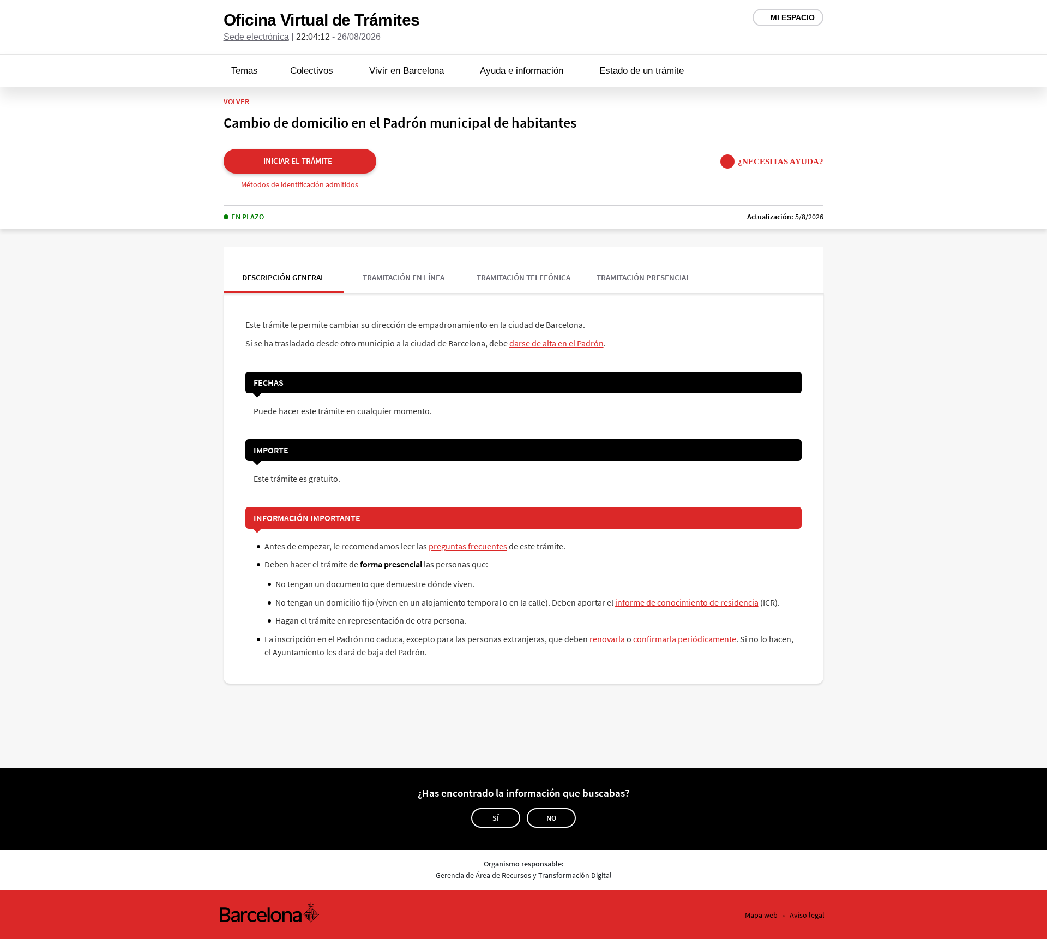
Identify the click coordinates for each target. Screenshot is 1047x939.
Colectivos (311, 70)
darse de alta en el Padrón (556, 343)
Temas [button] (244, 70)
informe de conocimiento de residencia (687, 602)
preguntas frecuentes (468, 546)
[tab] (284, 270)
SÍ (495, 818)
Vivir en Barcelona (406, 70)
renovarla (607, 638)
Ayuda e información (521, 70)
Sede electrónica (256, 36)
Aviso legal (807, 915)
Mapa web (761, 915)
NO (551, 818)
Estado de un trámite (641, 70)
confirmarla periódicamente (684, 638)
